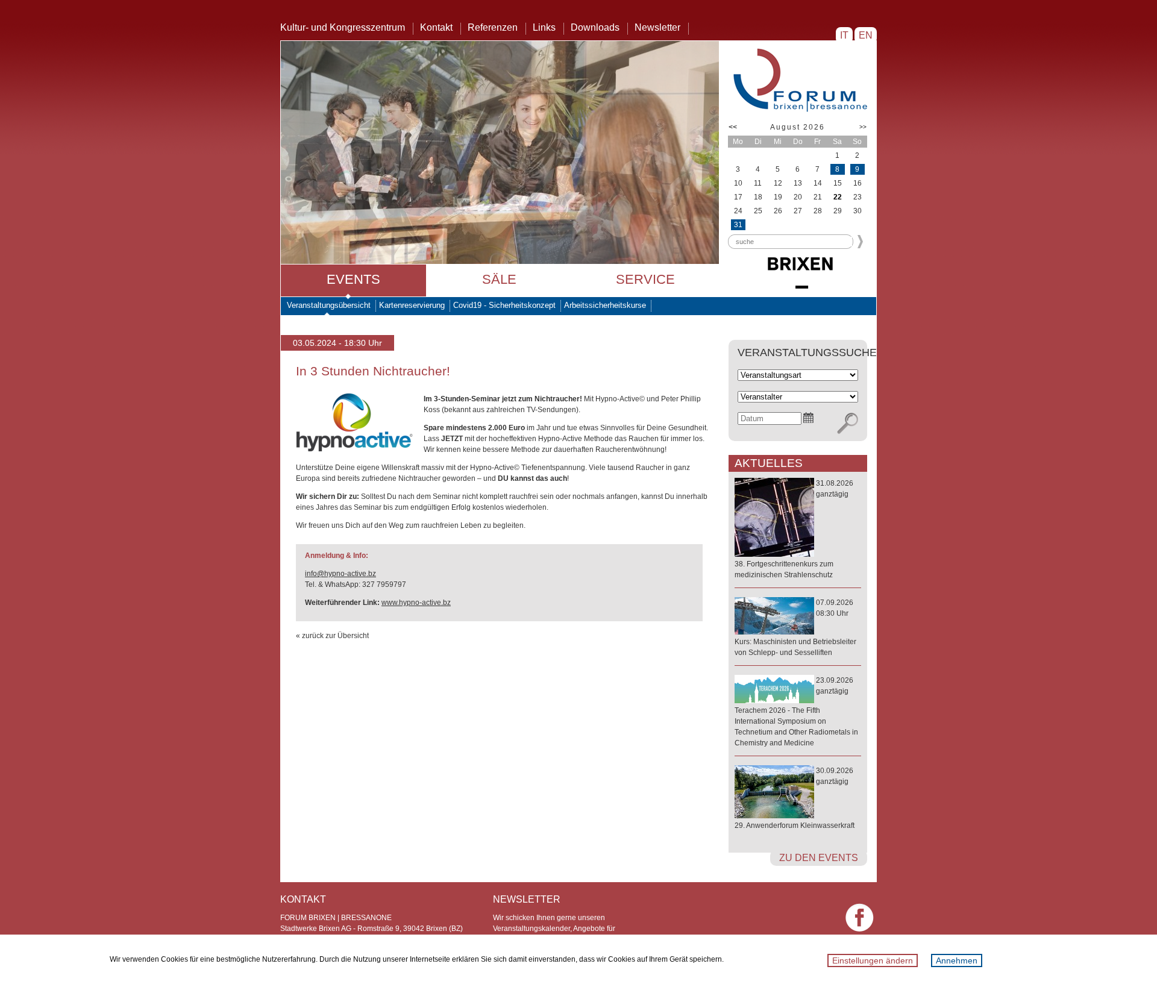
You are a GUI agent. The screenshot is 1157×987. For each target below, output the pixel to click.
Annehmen (956, 960)
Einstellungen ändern (872, 960)
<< (733, 127)
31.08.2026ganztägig (794, 529)
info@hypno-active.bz (340, 573)
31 (738, 225)
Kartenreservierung (412, 305)
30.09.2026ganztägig (794, 798)
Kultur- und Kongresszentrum (342, 27)
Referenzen (493, 27)
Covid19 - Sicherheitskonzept (504, 305)
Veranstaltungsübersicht (329, 305)
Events (353, 279)
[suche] (847, 423)
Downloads (595, 27)
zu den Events (818, 858)
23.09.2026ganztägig (796, 711)
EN (865, 35)
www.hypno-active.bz (416, 602)
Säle (499, 279)
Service (645, 279)
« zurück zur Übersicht (332, 635)
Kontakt (436, 27)
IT (844, 35)
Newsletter (657, 27)
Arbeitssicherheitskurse (605, 305)
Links (544, 27)
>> (863, 127)
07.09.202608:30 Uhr (795, 627)
